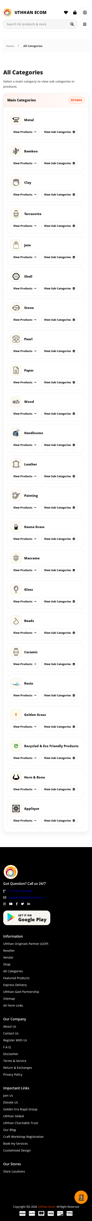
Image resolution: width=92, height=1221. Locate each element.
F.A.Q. (7, 1047)
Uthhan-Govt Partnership (21, 992)
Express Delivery (15, 985)
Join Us (8, 1095)
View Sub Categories (57, 132)
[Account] (84, 12)
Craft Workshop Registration (23, 1137)
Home (10, 46)
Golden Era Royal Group (20, 1109)
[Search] (72, 24)
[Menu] (84, 24)
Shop (6, 964)
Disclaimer (10, 1054)
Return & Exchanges (17, 1068)
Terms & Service (14, 1061)
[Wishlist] (66, 12)
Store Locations (14, 1171)
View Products (22, 132)
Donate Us (10, 1102)
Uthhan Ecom (46, 1207)
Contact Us (11, 1033)
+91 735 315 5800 (20, 891)
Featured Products (16, 978)
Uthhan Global (13, 1116)
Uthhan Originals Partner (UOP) (25, 944)
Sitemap (9, 999)
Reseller (9, 950)
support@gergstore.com (25, 897)
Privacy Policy (12, 1074)
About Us (9, 1026)
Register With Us (15, 1040)
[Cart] (75, 12)
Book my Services (15, 1143)
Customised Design (17, 1150)
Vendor (8, 957)
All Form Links (13, 1005)
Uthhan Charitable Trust (20, 1123)
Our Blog (9, 1130)
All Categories (32, 46)
